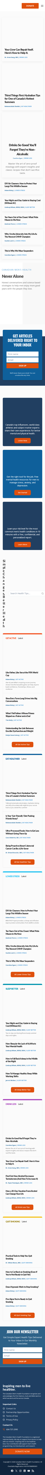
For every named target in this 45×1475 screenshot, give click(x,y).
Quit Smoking (27, 1263)
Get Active (20, 679)
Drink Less (23, 57)
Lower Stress (20, 190)
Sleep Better (30, 207)
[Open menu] (42, 6)
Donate (30, 6)
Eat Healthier (26, 106)
